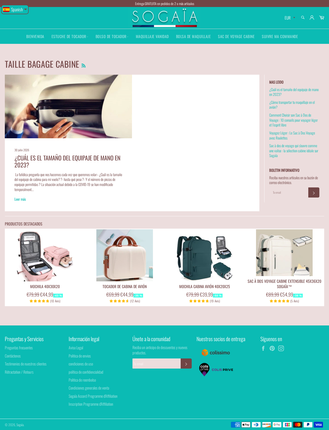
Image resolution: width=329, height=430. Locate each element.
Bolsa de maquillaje (193, 36)
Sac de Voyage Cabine (236, 36)
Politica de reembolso (82, 380)
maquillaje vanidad (152, 36)
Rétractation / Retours (19, 372)
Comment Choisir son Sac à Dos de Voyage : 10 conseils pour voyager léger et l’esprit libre (293, 119)
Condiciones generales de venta (89, 388)
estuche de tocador (69, 36)
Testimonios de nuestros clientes (25, 364)
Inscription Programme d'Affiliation (91, 404)
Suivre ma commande (280, 36)
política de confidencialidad (86, 372)
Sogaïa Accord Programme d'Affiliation (93, 396)
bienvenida (35, 36)
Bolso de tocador (111, 36)
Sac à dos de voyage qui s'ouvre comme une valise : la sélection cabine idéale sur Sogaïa (293, 150)
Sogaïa (20, 424)
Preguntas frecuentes (19, 348)
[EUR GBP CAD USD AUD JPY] (289, 18)
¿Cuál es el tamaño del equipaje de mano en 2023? (67, 161)
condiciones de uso (81, 364)
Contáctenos (13, 356)
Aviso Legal (76, 348)
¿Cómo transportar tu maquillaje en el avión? (292, 104)
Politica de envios (80, 356)
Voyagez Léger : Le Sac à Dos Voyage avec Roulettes (292, 135)
